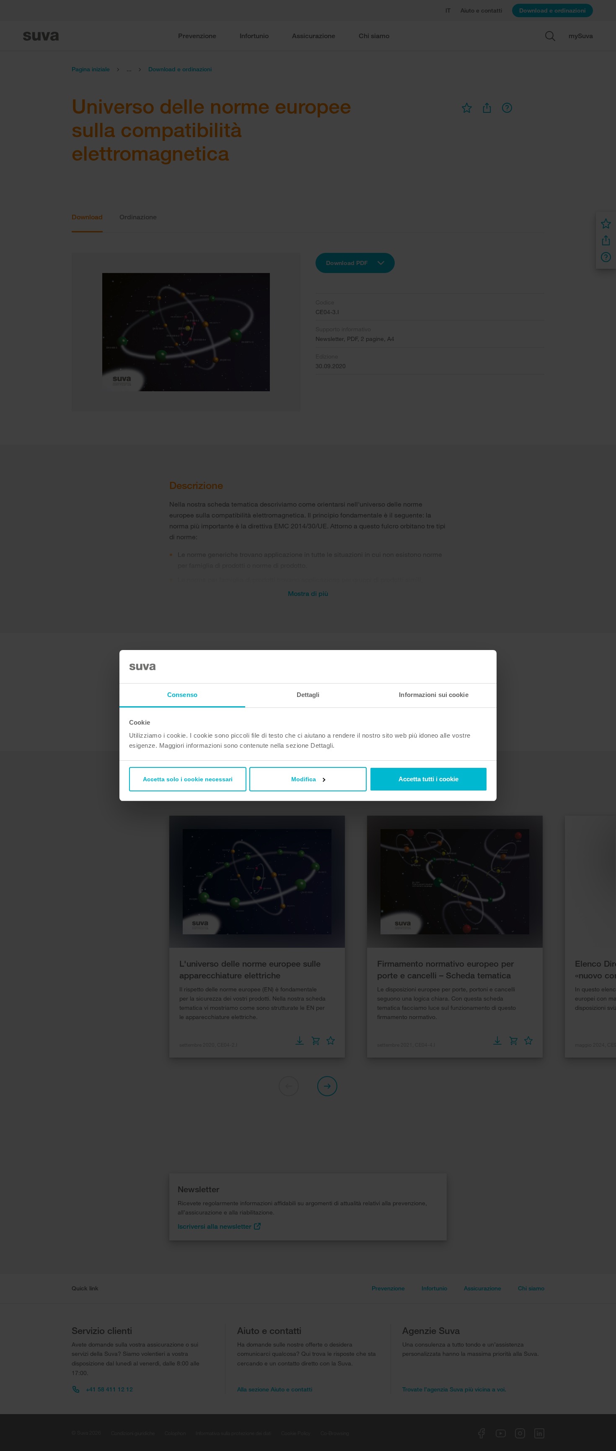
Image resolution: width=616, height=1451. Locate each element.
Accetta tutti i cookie (428, 779)
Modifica (303, 779)
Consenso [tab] (182, 694)
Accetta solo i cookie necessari (188, 779)
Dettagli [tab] (308, 694)
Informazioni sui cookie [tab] (433, 694)
